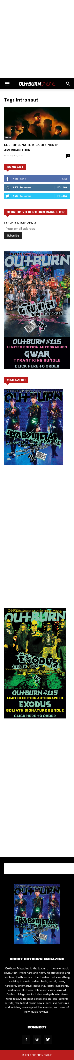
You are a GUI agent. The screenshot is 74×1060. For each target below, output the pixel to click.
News (8, 137)
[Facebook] (26, 1040)
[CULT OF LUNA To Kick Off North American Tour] (37, 123)
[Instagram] (37, 1040)
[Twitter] (48, 1040)
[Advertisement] (37, 39)
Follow (62, 187)
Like (64, 178)
